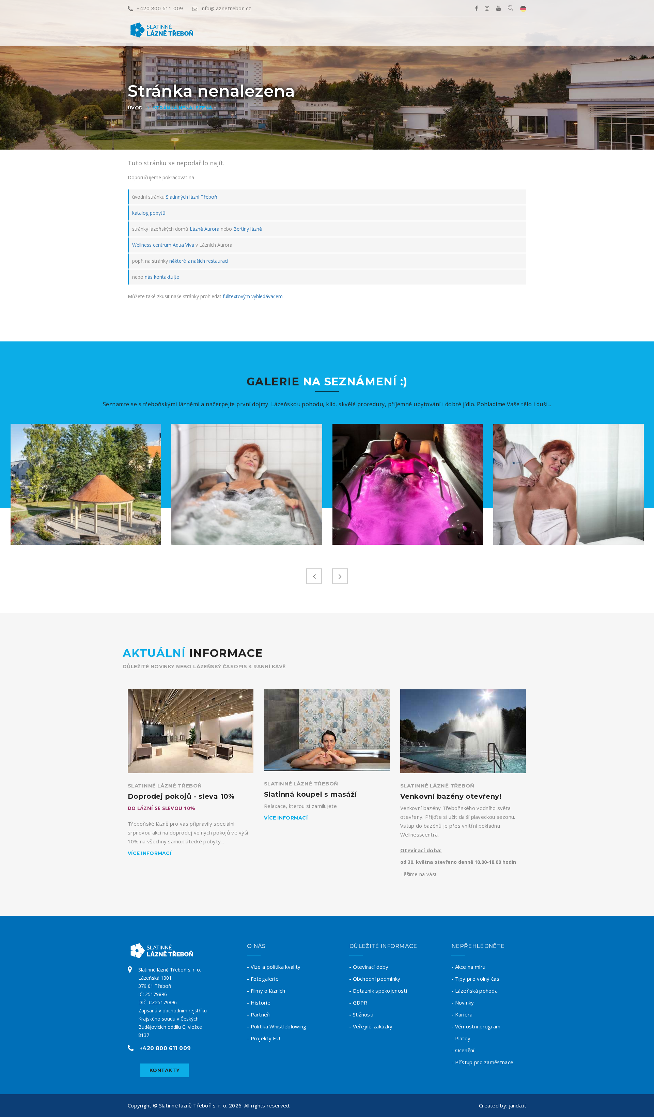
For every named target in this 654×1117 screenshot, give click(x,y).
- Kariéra (462, 1014)
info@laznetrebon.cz (226, 8)
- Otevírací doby (369, 966)
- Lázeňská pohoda (474, 990)
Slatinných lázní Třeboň (191, 197)
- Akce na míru (468, 966)
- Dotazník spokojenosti (378, 990)
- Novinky (462, 1002)
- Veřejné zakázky (370, 1026)
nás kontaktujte (162, 277)
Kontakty (165, 1070)
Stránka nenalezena (183, 107)
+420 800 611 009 (160, 8)
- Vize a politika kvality (274, 966)
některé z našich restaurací (198, 261)
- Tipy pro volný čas (475, 978)
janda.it (517, 1105)
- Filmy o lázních (266, 990)
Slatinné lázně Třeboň (165, 785)
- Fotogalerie (263, 978)
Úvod (135, 107)
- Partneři (258, 1014)
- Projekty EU (263, 1038)
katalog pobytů (149, 213)
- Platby (460, 1038)
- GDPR (358, 1002)
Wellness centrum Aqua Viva (163, 245)
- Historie (258, 1002)
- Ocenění (462, 1050)
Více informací (149, 853)
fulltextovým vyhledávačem (253, 296)
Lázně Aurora (204, 229)
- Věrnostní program (476, 1026)
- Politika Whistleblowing (277, 1026)
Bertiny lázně (247, 229)
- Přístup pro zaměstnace (482, 1062)
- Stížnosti (361, 1014)
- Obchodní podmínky (375, 978)
